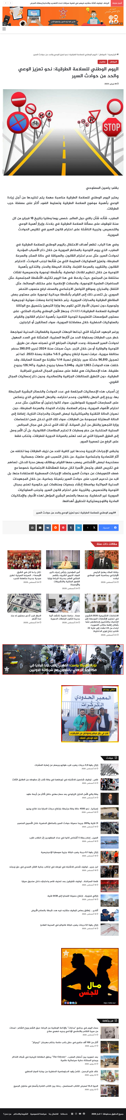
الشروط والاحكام (20, 1114)
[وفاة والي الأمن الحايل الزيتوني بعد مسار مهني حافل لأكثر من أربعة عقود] (110, 799)
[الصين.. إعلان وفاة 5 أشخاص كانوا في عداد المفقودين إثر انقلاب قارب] (110, 842)
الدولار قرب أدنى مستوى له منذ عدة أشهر (26, 617)
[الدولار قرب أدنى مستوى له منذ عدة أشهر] (24, 603)
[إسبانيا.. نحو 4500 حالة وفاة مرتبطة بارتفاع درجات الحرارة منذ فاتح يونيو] (110, 813)
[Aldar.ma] (63, 16)
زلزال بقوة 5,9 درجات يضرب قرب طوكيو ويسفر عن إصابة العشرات (66, 765)
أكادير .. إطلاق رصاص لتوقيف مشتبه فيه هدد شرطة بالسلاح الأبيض (64, 910)
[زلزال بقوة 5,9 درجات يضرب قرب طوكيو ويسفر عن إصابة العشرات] (110, 770)
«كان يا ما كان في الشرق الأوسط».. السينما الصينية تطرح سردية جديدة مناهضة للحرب (25, 575)
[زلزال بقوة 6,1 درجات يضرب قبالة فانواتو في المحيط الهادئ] (110, 930)
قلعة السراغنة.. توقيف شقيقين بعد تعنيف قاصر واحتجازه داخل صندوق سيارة (60, 881)
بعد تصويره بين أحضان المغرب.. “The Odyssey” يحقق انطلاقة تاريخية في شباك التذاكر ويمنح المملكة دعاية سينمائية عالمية (55, 1058)
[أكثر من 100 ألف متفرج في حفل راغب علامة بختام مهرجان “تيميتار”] (110, 1047)
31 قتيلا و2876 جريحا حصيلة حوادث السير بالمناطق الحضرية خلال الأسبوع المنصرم (57, 823)
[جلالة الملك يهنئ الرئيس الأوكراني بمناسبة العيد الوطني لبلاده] (102, 559)
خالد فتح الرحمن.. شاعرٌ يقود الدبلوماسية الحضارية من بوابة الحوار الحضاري (61, 1071)
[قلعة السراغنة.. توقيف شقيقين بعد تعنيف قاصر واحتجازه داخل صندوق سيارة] (110, 886)
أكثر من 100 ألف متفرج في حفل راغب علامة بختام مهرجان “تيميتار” (65, 1042)
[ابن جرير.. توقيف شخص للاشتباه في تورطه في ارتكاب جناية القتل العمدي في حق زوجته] (110, 871)
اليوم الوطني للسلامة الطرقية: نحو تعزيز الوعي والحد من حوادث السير (75, 513)
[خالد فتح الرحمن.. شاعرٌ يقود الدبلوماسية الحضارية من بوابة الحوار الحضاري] (110, 1076)
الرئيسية (112, 55)
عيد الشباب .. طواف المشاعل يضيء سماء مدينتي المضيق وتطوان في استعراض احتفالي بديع (66, 3)
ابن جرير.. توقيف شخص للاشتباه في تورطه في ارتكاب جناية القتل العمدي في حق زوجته (53, 867)
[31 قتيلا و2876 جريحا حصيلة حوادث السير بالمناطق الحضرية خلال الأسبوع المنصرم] (110, 828)
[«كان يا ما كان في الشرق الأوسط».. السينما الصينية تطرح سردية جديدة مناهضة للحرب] (24, 559)
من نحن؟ (7, 1114)
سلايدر (102, 62)
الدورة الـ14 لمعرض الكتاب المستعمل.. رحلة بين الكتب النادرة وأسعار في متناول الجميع (56, 1086)
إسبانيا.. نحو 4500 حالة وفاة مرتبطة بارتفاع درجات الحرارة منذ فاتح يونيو (62, 809)
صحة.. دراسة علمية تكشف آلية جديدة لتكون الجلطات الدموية (64, 617)
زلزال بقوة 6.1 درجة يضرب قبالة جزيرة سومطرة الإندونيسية (69, 852)
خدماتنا (64, 1114)
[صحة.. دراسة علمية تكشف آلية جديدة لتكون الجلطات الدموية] (63, 603)
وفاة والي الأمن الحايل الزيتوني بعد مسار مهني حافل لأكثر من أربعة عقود (62, 794)
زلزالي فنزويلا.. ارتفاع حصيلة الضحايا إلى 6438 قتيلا (72, 896)
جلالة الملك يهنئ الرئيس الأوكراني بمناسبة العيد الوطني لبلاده (103, 575)
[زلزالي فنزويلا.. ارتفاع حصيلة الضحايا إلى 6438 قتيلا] (110, 900)
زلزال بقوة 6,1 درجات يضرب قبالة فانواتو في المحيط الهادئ (69, 925)
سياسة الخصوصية (38, 1114)
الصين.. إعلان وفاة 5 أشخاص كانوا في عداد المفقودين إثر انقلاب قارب (63, 838)
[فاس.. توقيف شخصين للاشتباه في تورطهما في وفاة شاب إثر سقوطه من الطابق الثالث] (110, 784)
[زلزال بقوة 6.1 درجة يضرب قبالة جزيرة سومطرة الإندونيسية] (110, 857)
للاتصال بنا (53, 1114)
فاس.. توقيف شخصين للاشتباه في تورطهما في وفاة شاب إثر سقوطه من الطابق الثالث (55, 780)
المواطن (102, 55)
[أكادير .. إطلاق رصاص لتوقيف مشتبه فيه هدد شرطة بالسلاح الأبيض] (110, 915)
